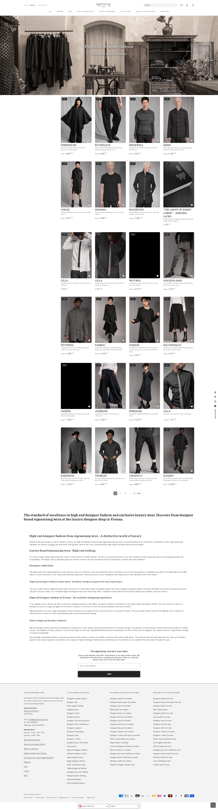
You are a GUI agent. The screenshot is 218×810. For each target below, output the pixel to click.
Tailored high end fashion (77, 768)
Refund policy (28, 797)
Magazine (27, 762)
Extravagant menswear (162, 743)
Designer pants (73, 710)
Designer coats (73, 735)
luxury (52, 545)
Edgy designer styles (75, 757)
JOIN (109, 674)
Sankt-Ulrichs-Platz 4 (31, 711)
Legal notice (90, 797)
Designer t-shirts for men (163, 735)
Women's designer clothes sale (122, 765)
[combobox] (93, 806)
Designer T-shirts (74, 739)
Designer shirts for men (162, 728)
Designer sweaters (74, 728)
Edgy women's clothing (119, 743)
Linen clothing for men (162, 761)
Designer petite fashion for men (165, 754)
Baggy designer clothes (76, 761)
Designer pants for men (162, 706)
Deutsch (32, 5)
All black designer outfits (77, 754)
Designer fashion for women (121, 699)
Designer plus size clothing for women (125, 754)
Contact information (77, 797)
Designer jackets (73, 717)
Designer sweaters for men (164, 732)
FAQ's (26, 775)
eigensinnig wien (35, 794)
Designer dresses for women (121, 717)
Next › (139, 493)
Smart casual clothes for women (122, 739)
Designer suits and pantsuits (78, 721)
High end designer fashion (77, 750)
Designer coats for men (162, 721)
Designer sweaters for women (122, 732)
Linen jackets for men (161, 717)
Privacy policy (39, 797)
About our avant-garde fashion (34, 744)
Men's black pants (160, 710)
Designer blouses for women (121, 728)
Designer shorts (73, 713)
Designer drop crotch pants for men (167, 702)
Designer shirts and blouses (78, 724)
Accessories (72, 746)
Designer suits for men (162, 724)
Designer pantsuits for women (122, 724)
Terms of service (51, 797)
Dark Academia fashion (76, 783)
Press (26, 766)
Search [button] (147, 5)
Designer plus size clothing (77, 772)
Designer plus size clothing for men (167, 750)
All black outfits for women (120, 761)
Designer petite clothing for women (124, 757)
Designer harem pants (75, 732)
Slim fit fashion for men (162, 746)
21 (134, 493)
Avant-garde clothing (75, 706)
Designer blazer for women (120, 713)
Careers (26, 771)
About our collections (31, 749)
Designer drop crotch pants (78, 743)
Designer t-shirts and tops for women (125, 735)
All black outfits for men (162, 757)
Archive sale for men (161, 765)
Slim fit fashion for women (120, 750)
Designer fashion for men (163, 699)
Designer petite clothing (76, 776)
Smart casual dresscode (76, 765)
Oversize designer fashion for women (124, 746)
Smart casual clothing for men (164, 739)
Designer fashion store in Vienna (35, 753)
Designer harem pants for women (123, 702)
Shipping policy (64, 797)
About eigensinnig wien (32, 740)
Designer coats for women (120, 721)
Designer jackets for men (163, 713)
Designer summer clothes (77, 699)
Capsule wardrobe (74, 779)
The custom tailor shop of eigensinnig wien (39, 758)
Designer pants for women (120, 706)
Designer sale (72, 702)
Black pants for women (119, 710)
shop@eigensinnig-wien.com (38, 719)
